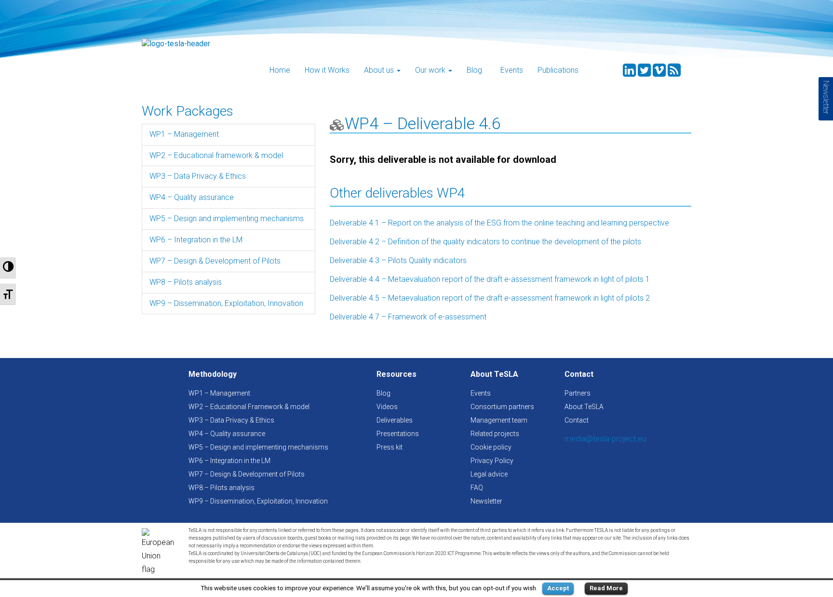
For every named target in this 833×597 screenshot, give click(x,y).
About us (380, 70)
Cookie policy (490, 447)
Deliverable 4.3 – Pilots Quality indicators (398, 260)
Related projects (494, 434)
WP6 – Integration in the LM (195, 239)
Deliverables (394, 420)
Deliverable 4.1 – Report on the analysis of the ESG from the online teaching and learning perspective (499, 222)
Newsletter (486, 501)
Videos (387, 407)
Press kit (389, 447)
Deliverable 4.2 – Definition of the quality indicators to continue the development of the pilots (485, 241)
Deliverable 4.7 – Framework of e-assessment (408, 316)
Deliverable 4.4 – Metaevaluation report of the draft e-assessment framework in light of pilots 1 (490, 279)
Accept (558, 588)
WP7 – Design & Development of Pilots (215, 260)
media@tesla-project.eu (605, 438)
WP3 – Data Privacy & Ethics (197, 176)
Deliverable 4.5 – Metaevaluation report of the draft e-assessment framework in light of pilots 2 (490, 298)
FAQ (476, 487)
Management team (498, 420)
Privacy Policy (491, 460)
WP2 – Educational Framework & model (248, 407)
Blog (474, 70)
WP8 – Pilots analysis (185, 282)
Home (279, 70)
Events (511, 70)
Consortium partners (502, 407)
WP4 (361, 123)
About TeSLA (584, 407)
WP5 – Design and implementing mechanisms (226, 218)
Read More (606, 588)
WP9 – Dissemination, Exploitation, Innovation (226, 303)
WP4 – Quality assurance (191, 197)
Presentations (397, 434)
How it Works (327, 70)
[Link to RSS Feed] (674, 73)
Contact (576, 420)
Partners (577, 393)
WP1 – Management (184, 134)
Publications (557, 70)
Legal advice (489, 474)
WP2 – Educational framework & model (216, 155)
